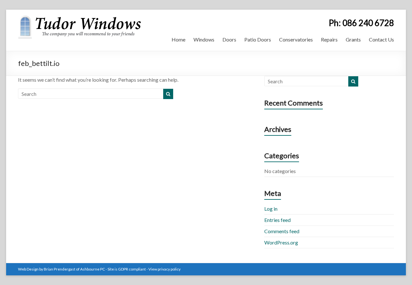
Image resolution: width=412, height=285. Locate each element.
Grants (353, 39)
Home (178, 39)
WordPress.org (281, 242)
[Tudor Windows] (79, 17)
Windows (203, 39)
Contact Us (381, 39)
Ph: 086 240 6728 (361, 23)
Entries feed (277, 220)
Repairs (329, 39)
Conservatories (296, 39)
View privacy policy (164, 269)
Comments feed (281, 231)
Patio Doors (257, 39)
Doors (229, 39)
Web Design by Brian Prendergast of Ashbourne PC (61, 269)
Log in (270, 209)
